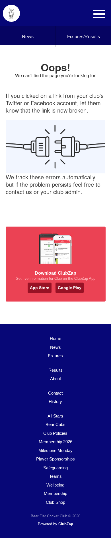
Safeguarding (55, 467)
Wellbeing (55, 485)
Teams (55, 476)
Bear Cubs (55, 424)
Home (55, 338)
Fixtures (55, 355)
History (55, 401)
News (28, 36)
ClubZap (65, 524)
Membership (55, 493)
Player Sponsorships (55, 459)
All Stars (55, 416)
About (55, 378)
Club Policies (55, 433)
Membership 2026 (55, 441)
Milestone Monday (55, 450)
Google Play (69, 287)
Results (55, 370)
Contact (55, 393)
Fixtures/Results (83, 36)
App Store (39, 287)
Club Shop (55, 502)
